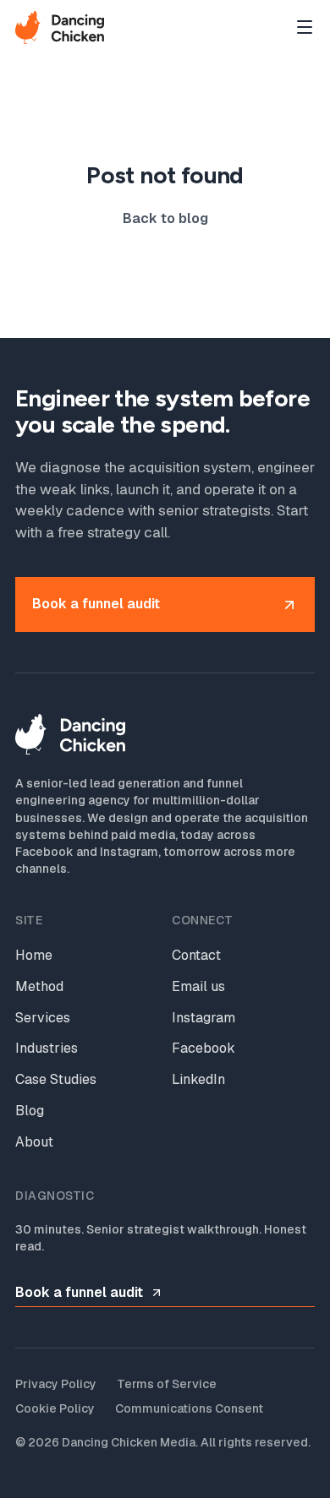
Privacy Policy (55, 1384)
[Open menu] (304, 27)
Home (33, 955)
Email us (198, 986)
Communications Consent (189, 1408)
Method (39, 986)
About (34, 1142)
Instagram (203, 1018)
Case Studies (55, 1079)
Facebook (203, 1048)
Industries (46, 1048)
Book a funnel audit (79, 1292)
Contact (196, 955)
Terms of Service (167, 1384)
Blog (29, 1110)
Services (42, 1018)
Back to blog (165, 218)
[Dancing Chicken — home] (59, 27)
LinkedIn (198, 1079)
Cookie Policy (55, 1408)
